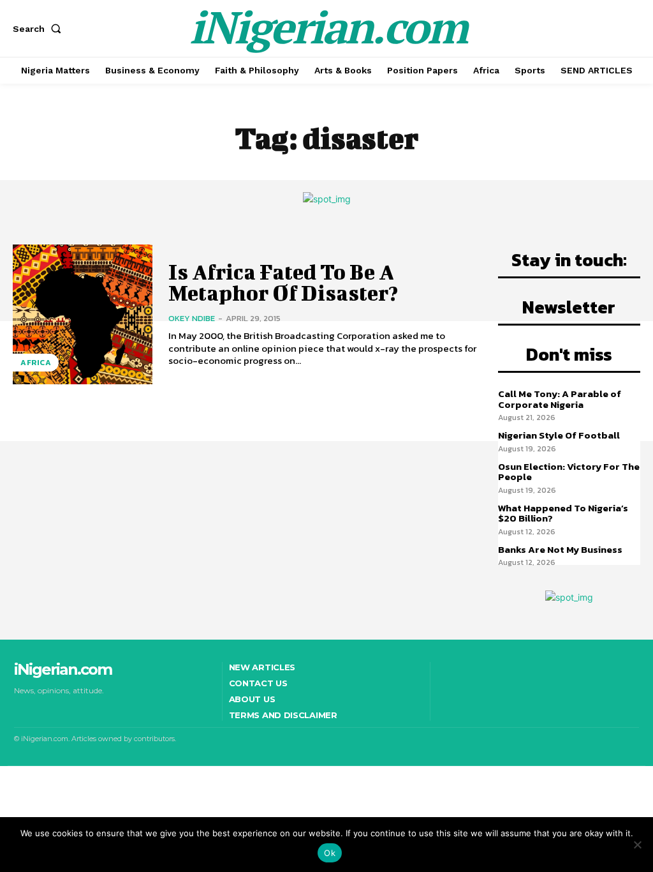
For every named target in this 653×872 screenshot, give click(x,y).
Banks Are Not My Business (560, 549)
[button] (39, 28)
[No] (637, 844)
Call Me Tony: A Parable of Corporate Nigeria (559, 399)
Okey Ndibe (191, 318)
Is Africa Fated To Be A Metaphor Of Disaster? (283, 282)
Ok (329, 853)
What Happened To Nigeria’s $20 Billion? (563, 513)
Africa (35, 362)
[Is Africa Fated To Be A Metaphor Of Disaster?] (82, 314)
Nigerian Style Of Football (559, 435)
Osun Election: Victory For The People (569, 472)
